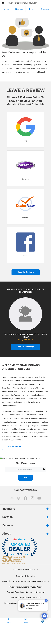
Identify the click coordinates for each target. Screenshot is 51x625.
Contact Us (30, 592)
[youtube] (39, 498)
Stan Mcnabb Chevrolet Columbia (34, 581)
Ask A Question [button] (14, 447)
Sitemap (40, 592)
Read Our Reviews (25, 272)
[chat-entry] (44, 616)
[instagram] (32, 498)
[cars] (11, 498)
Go (25, 478)
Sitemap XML (16, 598)
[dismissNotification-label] (46, 600)
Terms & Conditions (15, 592)
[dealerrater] (18, 498)
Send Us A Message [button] (25, 347)
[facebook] (25, 498)
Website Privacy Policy (32, 587)
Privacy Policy (15, 587)
